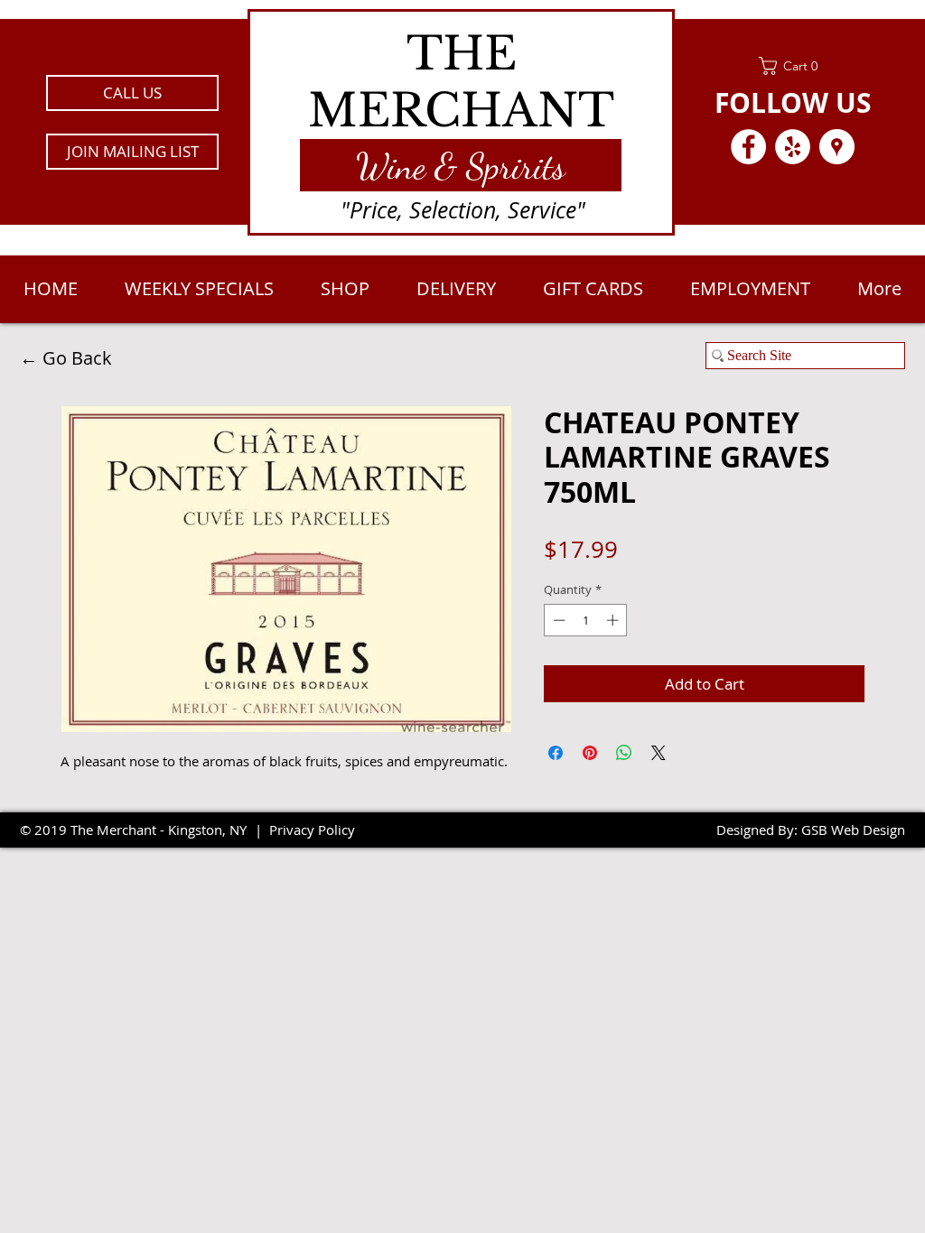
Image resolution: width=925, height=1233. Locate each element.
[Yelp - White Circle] (792, 146)
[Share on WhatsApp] (624, 753)
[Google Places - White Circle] (837, 146)
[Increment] (614, 620)
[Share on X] (658, 753)
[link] (793, 66)
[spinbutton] (585, 620)
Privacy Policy (312, 829)
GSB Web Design (853, 829)
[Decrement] (557, 620)
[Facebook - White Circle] (748, 146)
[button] (132, 152)
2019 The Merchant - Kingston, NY (140, 829)
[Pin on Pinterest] (590, 753)
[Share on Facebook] (555, 753)
